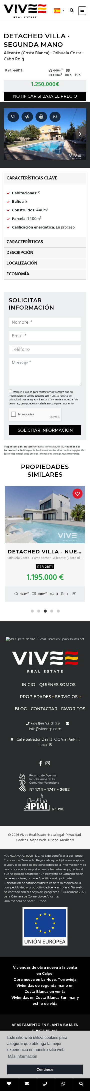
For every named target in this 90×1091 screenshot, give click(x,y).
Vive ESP (25, 11)
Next (80, 134)
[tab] (45, 178)
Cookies (22, 840)
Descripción (19, 252)
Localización (21, 263)
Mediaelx (67, 840)
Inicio (28, 684)
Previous (10, 134)
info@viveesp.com (45, 729)
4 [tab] (51, 611)
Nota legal (56, 835)
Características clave (31, 178)
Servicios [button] (66, 696)
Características (24, 242)
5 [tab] (58, 611)
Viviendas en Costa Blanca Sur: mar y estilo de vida (45, 1001)
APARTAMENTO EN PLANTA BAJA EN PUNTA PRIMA (45, 1028)
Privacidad (73, 835)
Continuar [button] (45, 1069)
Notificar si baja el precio (45, 96)
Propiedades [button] (35, 696)
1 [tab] (32, 611)
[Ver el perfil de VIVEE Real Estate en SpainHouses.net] (45, 640)
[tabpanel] (45, 544)
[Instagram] (47, 764)
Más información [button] (22, 1056)
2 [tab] (38, 611)
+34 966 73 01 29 (45, 723)
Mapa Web (38, 840)
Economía (17, 274)
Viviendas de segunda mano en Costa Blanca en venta (45, 989)
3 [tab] (45, 611)
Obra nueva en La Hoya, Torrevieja (45, 979)
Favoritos (73, 708)
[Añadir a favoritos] (77, 493)
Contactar (44, 708)
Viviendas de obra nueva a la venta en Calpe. (45, 970)
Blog (21, 708)
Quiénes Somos (57, 684)
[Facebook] (40, 764)
